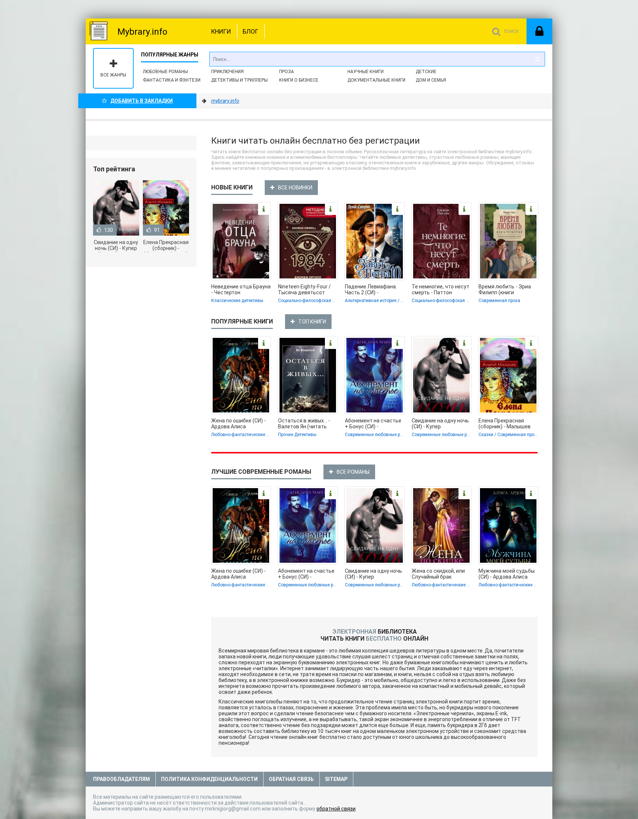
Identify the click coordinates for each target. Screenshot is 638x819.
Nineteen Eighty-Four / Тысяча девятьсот (304, 289)
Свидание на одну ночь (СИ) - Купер (440, 423)
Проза (286, 71)
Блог (250, 31)
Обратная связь (291, 779)
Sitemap (336, 779)
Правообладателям (121, 779)
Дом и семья (431, 80)
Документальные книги (376, 80)
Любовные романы (165, 71)
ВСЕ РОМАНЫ (353, 472)
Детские (426, 71)
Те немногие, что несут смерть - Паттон (440, 289)
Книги (221, 31)
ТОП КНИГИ (312, 322)
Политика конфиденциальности (209, 779)
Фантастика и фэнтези (171, 80)
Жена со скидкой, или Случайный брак (438, 574)
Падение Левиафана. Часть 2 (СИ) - (371, 289)
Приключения (227, 71)
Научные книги (365, 71)
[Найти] (537, 59)
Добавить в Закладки (141, 101)
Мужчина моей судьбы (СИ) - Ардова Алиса (506, 574)
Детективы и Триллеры (239, 80)
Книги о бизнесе (298, 80)
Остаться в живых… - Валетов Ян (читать (304, 423)
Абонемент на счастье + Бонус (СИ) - (373, 423)
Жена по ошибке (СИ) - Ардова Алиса (238, 423)
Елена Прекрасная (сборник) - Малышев (504, 423)
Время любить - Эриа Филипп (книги (504, 289)
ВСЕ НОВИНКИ (295, 188)
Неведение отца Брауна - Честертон (241, 289)
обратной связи (336, 809)
